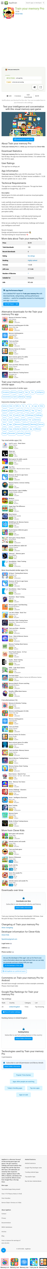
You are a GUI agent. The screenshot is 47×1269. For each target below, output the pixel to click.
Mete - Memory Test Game (17, 782)
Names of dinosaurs (15, 857)
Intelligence (40, 392)
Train (26, 392)
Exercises (37, 420)
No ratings (31, 256)
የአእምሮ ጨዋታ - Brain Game (17, 443)
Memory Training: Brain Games (18, 644)
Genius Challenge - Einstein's (17, 790)
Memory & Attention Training (17, 317)
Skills (17, 406)
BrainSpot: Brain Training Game (18, 620)
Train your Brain (13, 341)
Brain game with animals (16, 834)
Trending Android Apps (32, 1172)
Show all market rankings (12, 1012)
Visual (20, 392)
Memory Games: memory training (19, 483)
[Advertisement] (23, 42)
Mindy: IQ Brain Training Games (18, 821)
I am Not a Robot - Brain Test (17, 612)
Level (10, 420)
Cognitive (12, 410)
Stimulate (20, 433)
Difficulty (37, 429)
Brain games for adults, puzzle (18, 459)
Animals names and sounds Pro (18, 881)
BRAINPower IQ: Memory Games (19, 522)
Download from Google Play (24, 139)
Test (32, 392)
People (4, 429)
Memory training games (16, 333)
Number (17, 429)
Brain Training (13, 805)
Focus (4, 415)
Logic (35, 406)
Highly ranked (32, 260)
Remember (12, 433)
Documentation (6, 1222)
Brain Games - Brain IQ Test (17, 774)
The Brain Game (14, 675)
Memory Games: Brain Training (18, 766)
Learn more (13, 300)
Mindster (11, 498)
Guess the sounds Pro (15, 873)
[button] (23, 943)
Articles (4, 1231)
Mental (21, 397)
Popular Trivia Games (23, 1075)
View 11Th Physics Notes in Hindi (12, 1194)
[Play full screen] (40, 87)
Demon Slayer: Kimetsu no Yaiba (11, 1202)
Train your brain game (15, 849)
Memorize (18, 424)
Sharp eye (12, 451)
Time (39, 410)
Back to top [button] (42, 1251)
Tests (4, 420)
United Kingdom (14, 1007)
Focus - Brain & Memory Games (18, 636)
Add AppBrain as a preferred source (15, 971)
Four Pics (11, 467)
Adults (27, 410)
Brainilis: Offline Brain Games (18, 691)
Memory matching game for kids (19, 325)
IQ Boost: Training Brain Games (18, 573)
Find (10, 415)
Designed (25, 424)
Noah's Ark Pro (13, 865)
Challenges (30, 415)
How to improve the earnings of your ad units (11, 1242)
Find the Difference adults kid (18, 546)
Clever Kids (18, 830)
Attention (20, 410)
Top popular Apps (30, 1176)
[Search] (43, 2)
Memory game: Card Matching (18, 605)
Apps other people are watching (23, 1081)
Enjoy (10, 429)
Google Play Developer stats (33, 1168)
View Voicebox (6, 1198)
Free (30, 420)
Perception (5, 392)
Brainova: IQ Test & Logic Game (18, 475)
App (31, 429)
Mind (41, 406)
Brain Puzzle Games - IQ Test (18, 652)
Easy (4, 424)
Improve (4, 410)
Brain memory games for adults (18, 357)
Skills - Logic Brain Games (17, 668)
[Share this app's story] (34, 87)
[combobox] (34, 2)
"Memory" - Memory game (17, 553)
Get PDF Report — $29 (11, 304)
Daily (22, 415)
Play (33, 410)
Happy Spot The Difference (17, 506)
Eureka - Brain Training (16, 660)
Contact (4, 1214)
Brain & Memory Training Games (19, 373)
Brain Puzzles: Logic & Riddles (18, 490)
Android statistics (30, 1163)
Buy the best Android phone (33, 1181)
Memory (13, 392)
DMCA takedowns (7, 1227)
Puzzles (23, 420)
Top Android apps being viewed (11, 1189)
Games (4, 406)
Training (28, 397)
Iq (29, 406)
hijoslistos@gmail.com (9, 939)
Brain (11, 406)
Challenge (39, 415)
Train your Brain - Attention (17, 628)
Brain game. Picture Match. (17, 538)
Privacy (4, 1218)
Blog (3, 1236)
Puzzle (4, 433)
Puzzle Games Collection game (18, 530)
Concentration (6, 397)
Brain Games (13, 514)
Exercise (41, 424)
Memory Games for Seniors (17, 349)
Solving (27, 433)
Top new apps (35, 1088)
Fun (23, 406)
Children (24, 429)
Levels (17, 415)
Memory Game (13, 813)
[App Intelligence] (3, 1250)
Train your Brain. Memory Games (19, 365)
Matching (33, 424)
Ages (10, 424)
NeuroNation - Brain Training (17, 561)
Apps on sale (23, 1095)
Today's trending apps (14, 1088)
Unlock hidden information (23, 907)
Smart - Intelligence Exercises (18, 797)
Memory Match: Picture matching (19, 683)
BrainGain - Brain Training (16, 597)
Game (15, 397)
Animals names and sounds (17, 841)
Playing (17, 420)
